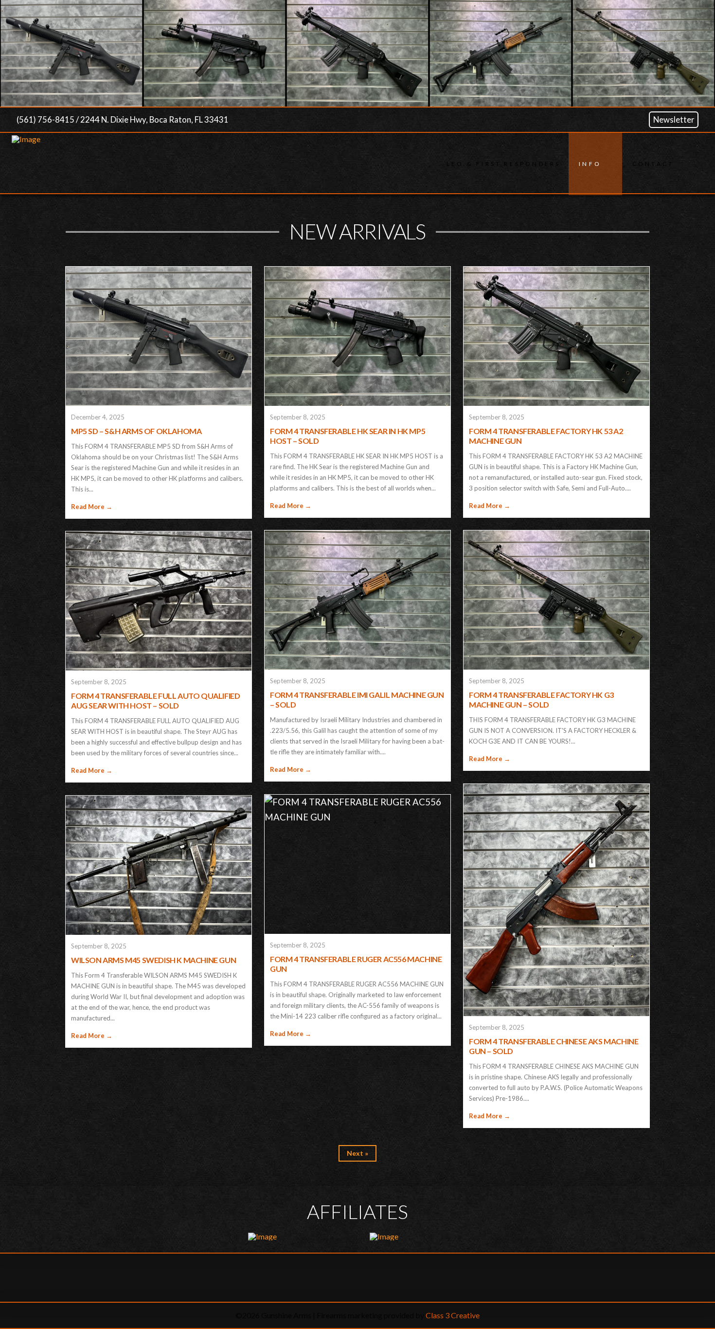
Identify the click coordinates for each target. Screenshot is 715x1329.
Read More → (91, 506)
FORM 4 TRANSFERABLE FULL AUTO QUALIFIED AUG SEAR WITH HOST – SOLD (155, 700)
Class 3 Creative (453, 1315)
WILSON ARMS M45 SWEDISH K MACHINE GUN (153, 960)
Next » (357, 1153)
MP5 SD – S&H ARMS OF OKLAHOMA (136, 431)
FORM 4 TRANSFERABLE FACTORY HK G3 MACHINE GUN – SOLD (541, 699)
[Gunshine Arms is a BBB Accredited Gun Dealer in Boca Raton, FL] (357, 1277)
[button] (692, 164)
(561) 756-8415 (45, 119)
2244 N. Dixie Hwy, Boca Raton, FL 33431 (154, 119)
